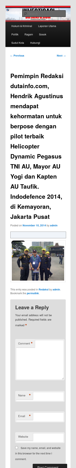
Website (23, 436)
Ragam (28, 34)
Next (61, 55)
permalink (33, 293)
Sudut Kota (17, 42)
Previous (17, 55)
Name (24, 395)
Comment (25, 343)
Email (24, 416)
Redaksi (44, 289)
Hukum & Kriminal (21, 26)
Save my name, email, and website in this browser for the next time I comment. (38, 453)
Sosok (42, 34)
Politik (14, 34)
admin (53, 225)
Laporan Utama (47, 26)
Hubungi (35, 42)
